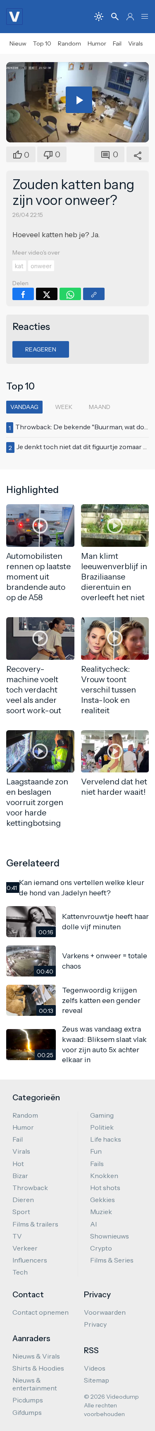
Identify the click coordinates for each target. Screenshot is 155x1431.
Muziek (101, 1211)
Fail (117, 43)
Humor (97, 43)
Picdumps (27, 1400)
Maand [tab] (99, 407)
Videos (94, 1368)
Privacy (95, 1324)
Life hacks (105, 1139)
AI (93, 1224)
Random (69, 43)
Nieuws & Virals (36, 1356)
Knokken (104, 1175)
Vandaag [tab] (24, 407)
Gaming (102, 1115)
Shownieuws (109, 1236)
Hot (18, 1163)
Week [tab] (63, 407)
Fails (97, 1163)
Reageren (40, 349)
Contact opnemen (40, 1312)
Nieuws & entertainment (34, 1384)
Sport (21, 1211)
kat (19, 266)
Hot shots (105, 1187)
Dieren (23, 1199)
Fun (96, 1151)
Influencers (29, 1260)
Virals (135, 43)
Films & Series (112, 1260)
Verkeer (25, 1248)
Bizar (20, 1175)
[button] (145, 16)
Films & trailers (35, 1224)
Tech (20, 1272)
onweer (41, 266)
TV (17, 1236)
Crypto (101, 1248)
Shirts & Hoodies (38, 1368)
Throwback (30, 1187)
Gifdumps (27, 1412)
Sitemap (96, 1380)
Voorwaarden (105, 1312)
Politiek (102, 1127)
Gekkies (102, 1199)
